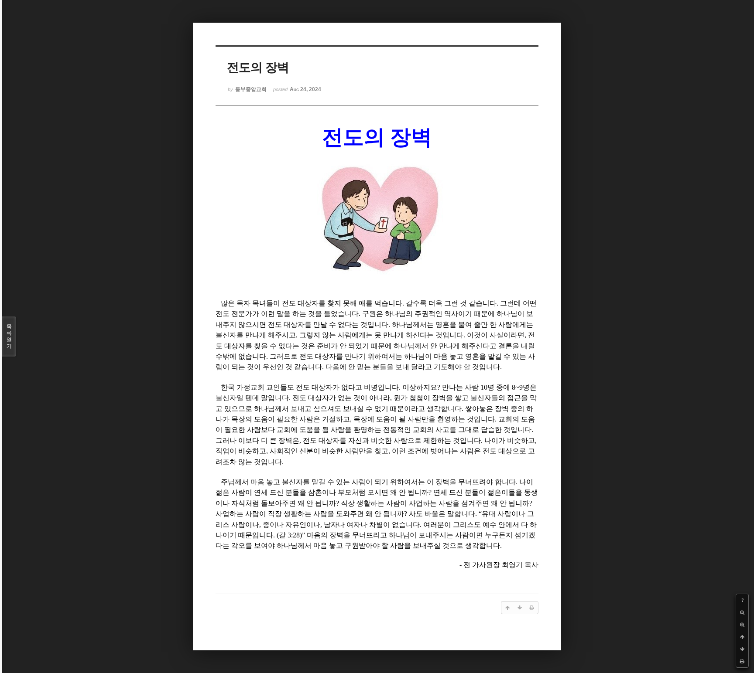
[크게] (742, 612)
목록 (9, 336)
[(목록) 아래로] (742, 649)
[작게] (742, 625)
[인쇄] (742, 661)
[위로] (742, 637)
